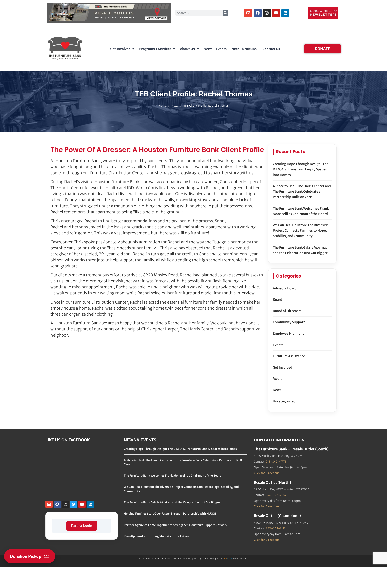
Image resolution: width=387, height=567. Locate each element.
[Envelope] (248, 13)
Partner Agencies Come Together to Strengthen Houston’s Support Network (175, 525)
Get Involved (120, 48)
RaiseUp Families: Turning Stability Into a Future (156, 536)
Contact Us (271, 48)
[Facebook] (258, 13)
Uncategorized (284, 401)
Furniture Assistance (289, 356)
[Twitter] (73, 504)
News (174, 105)
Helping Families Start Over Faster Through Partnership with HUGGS (170, 513)
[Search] (225, 13)
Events (278, 345)
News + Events (215, 48)
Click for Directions (266, 473)
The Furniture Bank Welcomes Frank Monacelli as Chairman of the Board (301, 211)
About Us (187, 48)
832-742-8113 (276, 528)
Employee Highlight (288, 333)
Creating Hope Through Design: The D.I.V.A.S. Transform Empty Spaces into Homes (300, 169)
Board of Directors (287, 311)
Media (277, 379)
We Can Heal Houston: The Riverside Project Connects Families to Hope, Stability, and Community (301, 230)
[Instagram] (267, 13)
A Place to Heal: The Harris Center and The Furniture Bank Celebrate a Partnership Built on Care (302, 191)
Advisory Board (285, 288)
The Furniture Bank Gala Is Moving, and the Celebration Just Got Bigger (300, 250)
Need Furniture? (244, 48)
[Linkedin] (285, 13)
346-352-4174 (276, 495)
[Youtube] (276, 13)
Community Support (289, 322)
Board (277, 299)
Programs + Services (155, 48)
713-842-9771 (276, 461)
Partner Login (81, 525)
